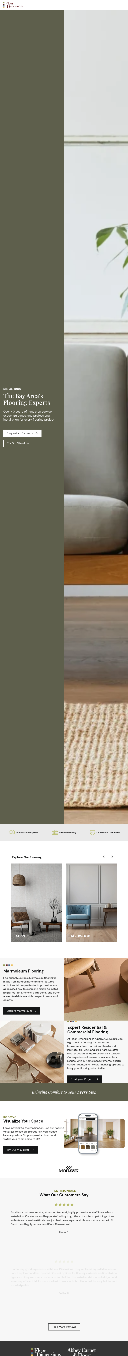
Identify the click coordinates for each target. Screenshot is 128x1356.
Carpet (21, 936)
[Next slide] (112, 857)
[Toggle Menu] (121, 5)
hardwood (80, 936)
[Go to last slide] (104, 857)
